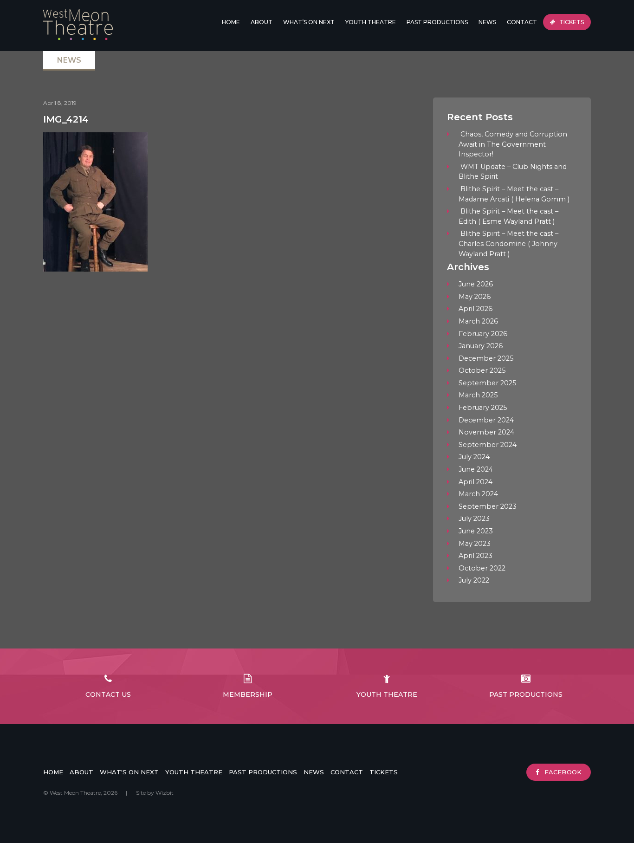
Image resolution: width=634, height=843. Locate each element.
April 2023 (475, 555)
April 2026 (475, 309)
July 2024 (474, 457)
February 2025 (483, 407)
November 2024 (486, 432)
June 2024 (476, 469)
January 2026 (481, 346)
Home (231, 22)
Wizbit (164, 792)
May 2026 (475, 296)
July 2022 (474, 580)
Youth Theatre (370, 22)
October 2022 (482, 568)
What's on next (129, 772)
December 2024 (486, 420)
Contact (522, 22)
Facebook (562, 772)
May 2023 (475, 543)
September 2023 (488, 506)
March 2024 (478, 494)
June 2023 (476, 531)
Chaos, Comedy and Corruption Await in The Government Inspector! (513, 144)
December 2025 (486, 358)
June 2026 (476, 284)
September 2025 (487, 383)
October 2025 (482, 370)
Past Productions (437, 22)
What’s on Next (309, 22)
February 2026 (483, 334)
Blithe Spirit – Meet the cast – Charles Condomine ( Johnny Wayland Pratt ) (508, 243)
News (487, 22)
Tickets (571, 22)
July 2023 (474, 518)
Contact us (108, 694)
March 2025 (478, 395)
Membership (247, 694)
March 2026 (478, 321)
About (81, 772)
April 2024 (475, 482)
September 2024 (488, 445)
